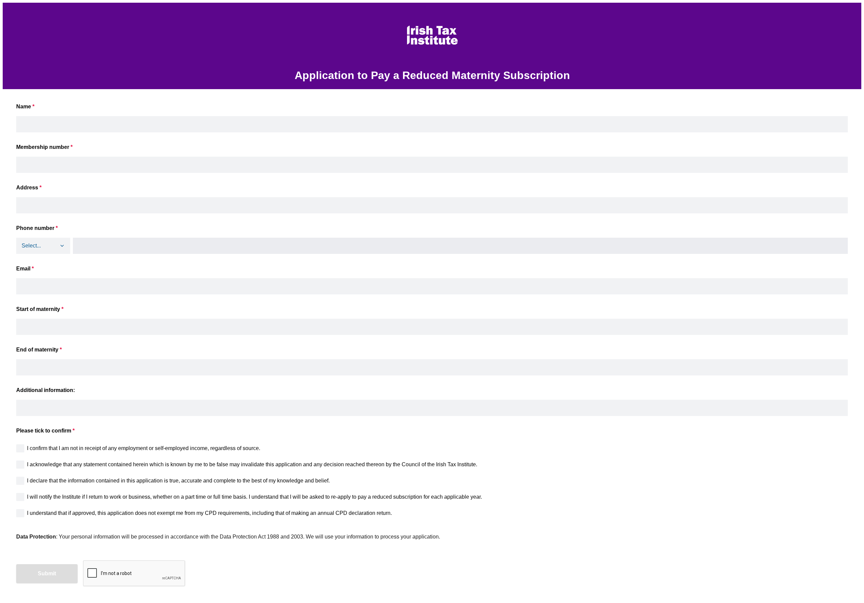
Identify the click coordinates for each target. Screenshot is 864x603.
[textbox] (432, 320)
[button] (62, 246)
